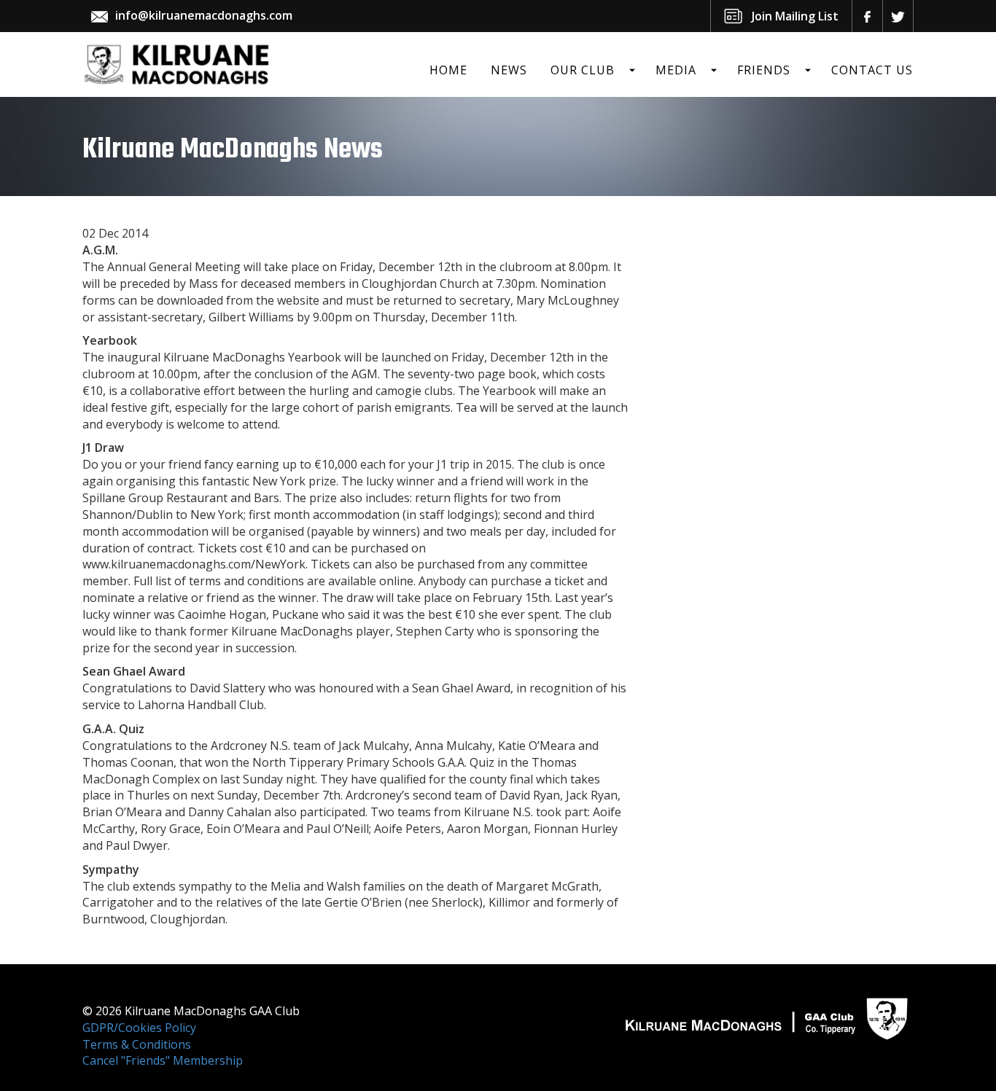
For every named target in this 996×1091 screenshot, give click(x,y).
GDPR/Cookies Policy (139, 1028)
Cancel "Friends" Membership (162, 1060)
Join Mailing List (795, 16)
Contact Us (872, 70)
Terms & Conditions (136, 1044)
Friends (763, 70)
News (509, 70)
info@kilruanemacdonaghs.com (203, 15)
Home (448, 70)
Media (675, 70)
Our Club (582, 70)
